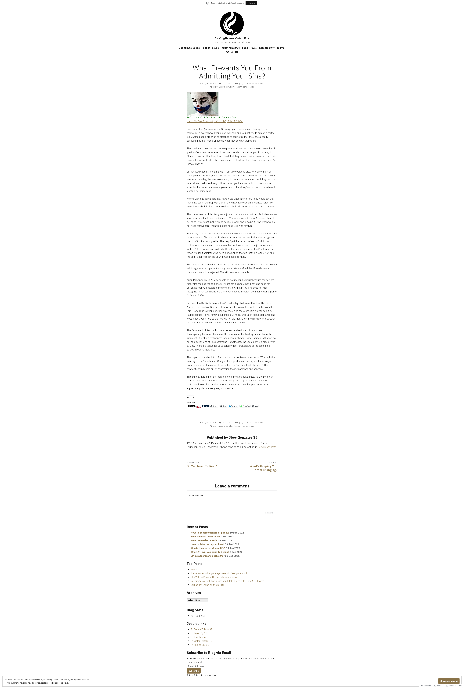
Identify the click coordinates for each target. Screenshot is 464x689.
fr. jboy (240, 83)
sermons (256, 83)
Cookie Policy (63, 683)
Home (194, 569)
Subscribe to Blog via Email (209, 652)
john (240, 86)
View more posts (267, 447)
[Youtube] (236, 52)
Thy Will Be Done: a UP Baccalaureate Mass (214, 577)
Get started (251, 3)
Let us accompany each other (208, 555)
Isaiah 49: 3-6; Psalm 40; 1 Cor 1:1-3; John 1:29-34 (215, 121)
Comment (269, 513)
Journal (281, 47)
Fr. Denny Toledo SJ (201, 629)
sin (261, 83)
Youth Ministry (229, 47)
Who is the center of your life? (208, 548)
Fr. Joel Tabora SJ (200, 637)
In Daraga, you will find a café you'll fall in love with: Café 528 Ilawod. (228, 581)
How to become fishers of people (210, 532)
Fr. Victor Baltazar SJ (201, 641)
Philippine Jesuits (200, 644)
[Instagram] (232, 52)
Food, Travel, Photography (257, 47)
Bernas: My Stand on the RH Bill (208, 584)
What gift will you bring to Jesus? (210, 552)
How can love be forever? (205, 536)
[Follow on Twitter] (228, 52)
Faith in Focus (209, 47)
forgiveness (218, 86)
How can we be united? (204, 540)
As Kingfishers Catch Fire (232, 38)
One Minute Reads (189, 47)
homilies (247, 83)
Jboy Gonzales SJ (209, 83)
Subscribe (194, 671)
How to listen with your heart (207, 544)
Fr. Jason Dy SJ (199, 633)
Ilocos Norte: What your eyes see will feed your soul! (219, 573)
